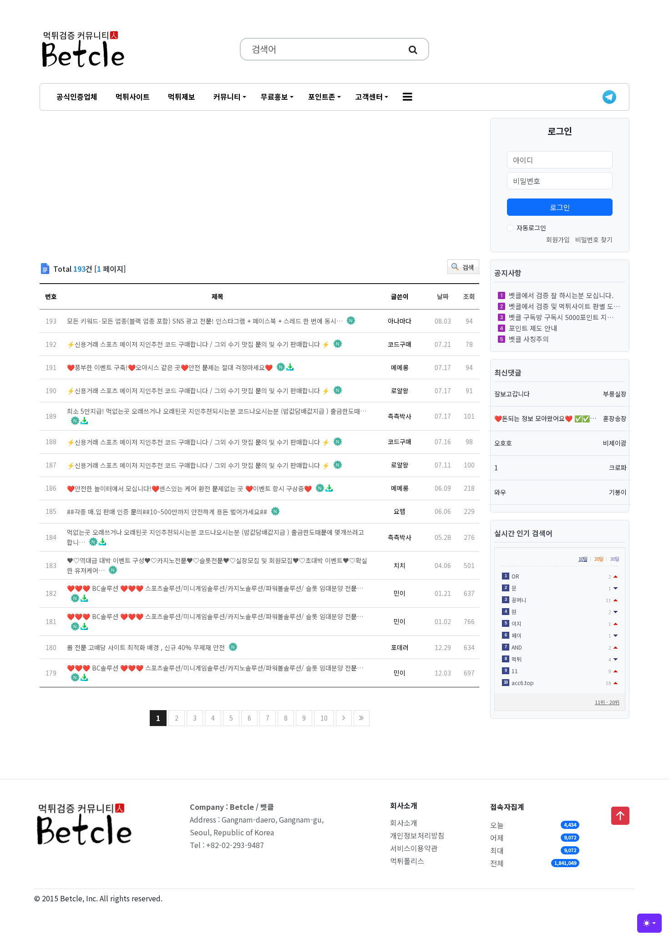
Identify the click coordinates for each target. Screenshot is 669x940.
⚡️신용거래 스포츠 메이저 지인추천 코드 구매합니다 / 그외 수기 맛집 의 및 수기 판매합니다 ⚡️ (198, 344)
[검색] (413, 49)
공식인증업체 (76, 96)
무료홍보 (274, 96)
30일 (614, 558)
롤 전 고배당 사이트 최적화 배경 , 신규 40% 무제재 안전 (146, 647)
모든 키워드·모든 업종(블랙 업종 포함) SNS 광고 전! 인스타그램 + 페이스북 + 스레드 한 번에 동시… (205, 320)
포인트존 (321, 96)
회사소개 (403, 822)
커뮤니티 (227, 96)
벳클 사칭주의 (529, 339)
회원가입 (558, 239)
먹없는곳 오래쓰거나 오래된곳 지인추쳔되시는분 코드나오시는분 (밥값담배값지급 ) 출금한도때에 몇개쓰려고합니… (215, 537)
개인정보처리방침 (417, 835)
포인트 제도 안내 (533, 328)
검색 (468, 267)
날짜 (443, 296)
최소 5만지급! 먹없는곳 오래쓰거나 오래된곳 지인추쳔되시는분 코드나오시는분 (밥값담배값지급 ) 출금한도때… (216, 416)
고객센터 (369, 96)
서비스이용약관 (414, 848)
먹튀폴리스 (407, 860)
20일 (598, 558)
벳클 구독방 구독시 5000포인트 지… (561, 317)
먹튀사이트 (133, 96)
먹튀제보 (181, 96)
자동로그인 (531, 227)
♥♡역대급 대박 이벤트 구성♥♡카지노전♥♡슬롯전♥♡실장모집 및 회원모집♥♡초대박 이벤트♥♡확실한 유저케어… (217, 565)
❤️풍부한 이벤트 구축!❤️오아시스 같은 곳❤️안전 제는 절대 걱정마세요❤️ (170, 367)
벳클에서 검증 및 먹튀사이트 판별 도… (564, 306)
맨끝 (362, 718)
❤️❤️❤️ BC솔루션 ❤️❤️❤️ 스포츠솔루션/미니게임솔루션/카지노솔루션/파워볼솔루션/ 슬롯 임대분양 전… (215, 593)
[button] (407, 97)
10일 (582, 558)
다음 (344, 718)
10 (324, 717)
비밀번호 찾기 (594, 239)
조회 (469, 296)
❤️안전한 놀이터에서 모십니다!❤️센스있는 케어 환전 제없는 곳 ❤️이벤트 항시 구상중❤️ (189, 488)
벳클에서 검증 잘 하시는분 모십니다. (561, 295)
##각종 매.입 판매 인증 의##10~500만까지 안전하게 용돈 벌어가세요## (167, 511)
